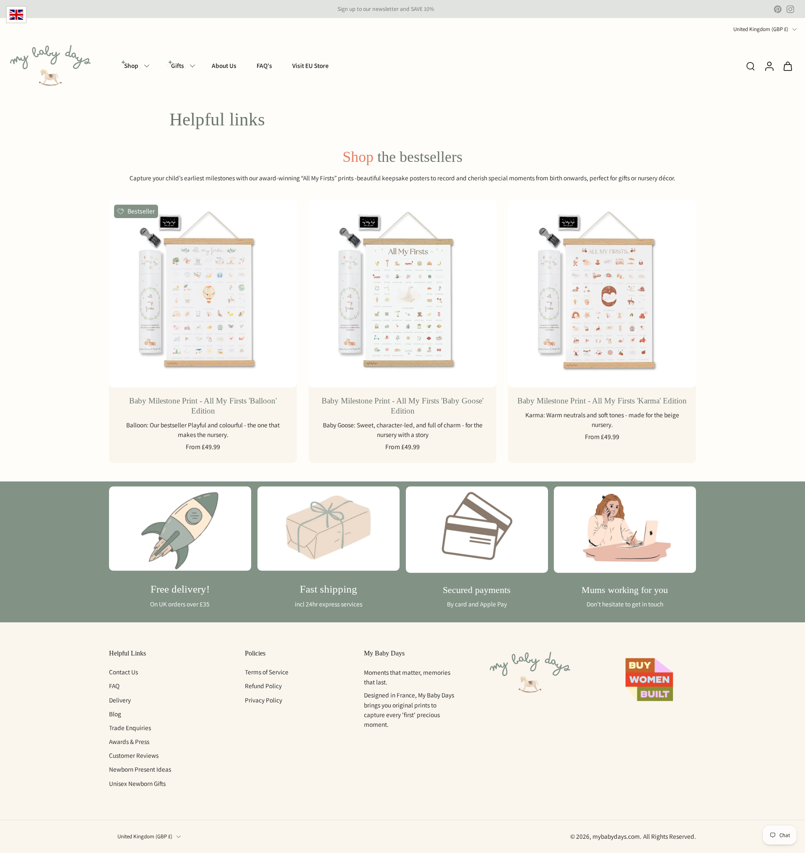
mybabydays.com (616, 836)
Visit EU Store (310, 65)
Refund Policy (263, 685)
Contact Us (123, 672)
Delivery (120, 700)
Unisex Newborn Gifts (137, 783)
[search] (750, 65)
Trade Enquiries (130, 727)
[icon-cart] (787, 66)
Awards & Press (129, 741)
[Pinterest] (777, 9)
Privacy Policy (263, 700)
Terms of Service (266, 672)
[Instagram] (790, 9)
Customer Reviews (133, 755)
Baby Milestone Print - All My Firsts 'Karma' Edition (602, 400)
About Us (224, 65)
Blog (115, 714)
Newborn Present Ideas (140, 769)
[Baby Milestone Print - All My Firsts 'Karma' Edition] (602, 293)
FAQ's (264, 65)
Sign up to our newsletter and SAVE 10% (386, 9)
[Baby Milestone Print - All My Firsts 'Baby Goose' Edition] (402, 293)
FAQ (114, 685)
